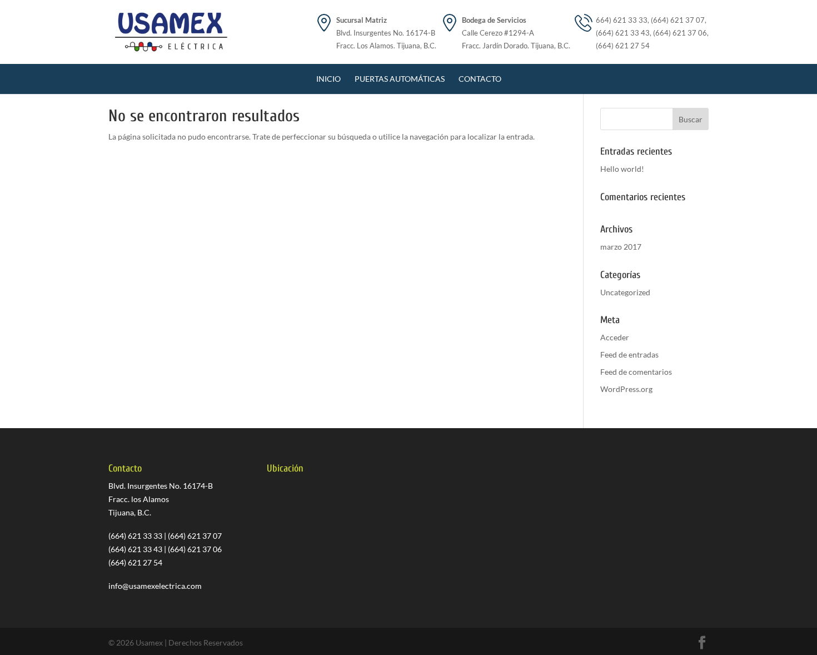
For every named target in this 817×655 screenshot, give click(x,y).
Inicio (328, 78)
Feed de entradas (629, 354)
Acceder (614, 337)
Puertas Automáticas (400, 78)
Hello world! (622, 168)
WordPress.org (626, 389)
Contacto (480, 78)
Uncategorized (625, 292)
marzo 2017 (620, 246)
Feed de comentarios (636, 371)
